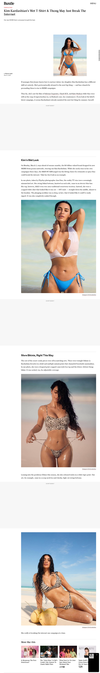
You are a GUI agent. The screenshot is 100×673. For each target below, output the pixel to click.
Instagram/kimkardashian (99, 55)
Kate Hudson (77, 94)
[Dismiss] (96, 655)
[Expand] (90, 655)
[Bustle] (9, 3)
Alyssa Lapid (8, 73)
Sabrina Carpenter (52, 94)
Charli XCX (64, 94)
